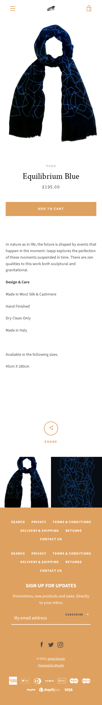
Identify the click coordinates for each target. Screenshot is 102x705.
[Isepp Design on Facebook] (41, 645)
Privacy (38, 522)
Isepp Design (56, 659)
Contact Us (51, 539)
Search (18, 522)
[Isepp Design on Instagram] (60, 645)
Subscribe (74, 615)
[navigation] (13, 8)
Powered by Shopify (51, 665)
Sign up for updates (51, 585)
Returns (73, 530)
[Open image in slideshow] (51, 84)
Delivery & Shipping (39, 530)
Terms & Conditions (72, 522)
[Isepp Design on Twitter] (51, 645)
